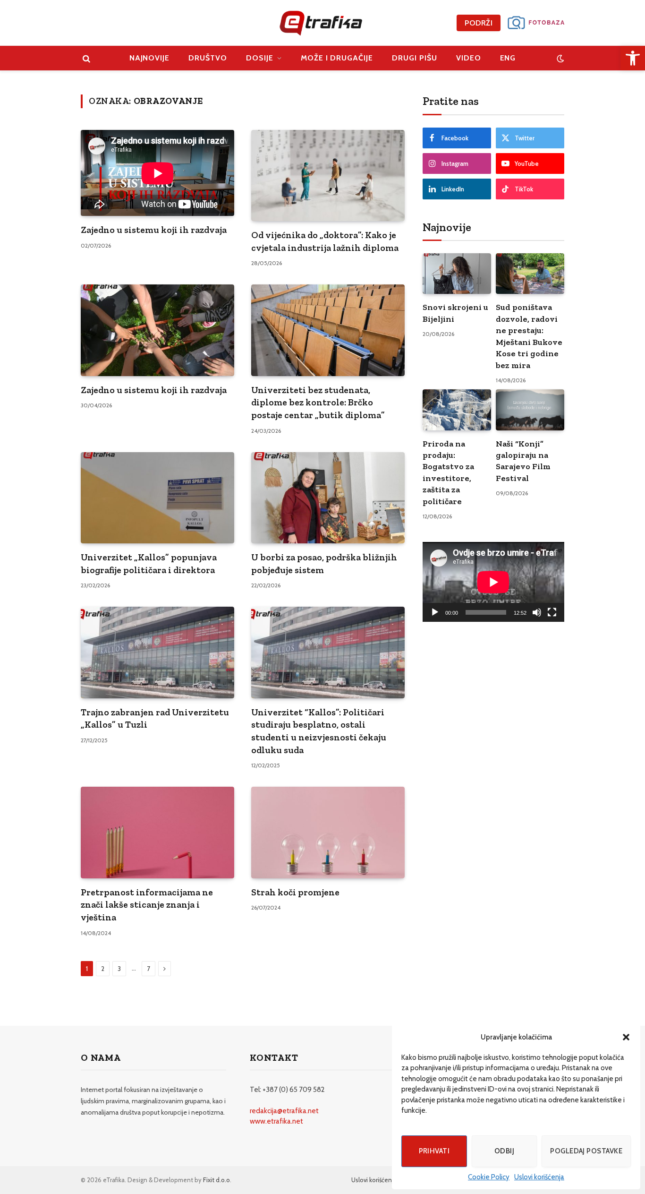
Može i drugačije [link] (337, 57)
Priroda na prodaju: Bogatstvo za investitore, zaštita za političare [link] (448, 472)
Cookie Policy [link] (488, 1177)
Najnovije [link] (149, 57)
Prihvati (434, 1151)
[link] (632, 58)
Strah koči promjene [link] (295, 892)
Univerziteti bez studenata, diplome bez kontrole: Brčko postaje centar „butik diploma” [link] (318, 402)
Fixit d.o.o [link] (216, 1180)
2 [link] (102, 968)
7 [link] (148, 968)
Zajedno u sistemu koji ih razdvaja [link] (154, 229)
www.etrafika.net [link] (276, 1121)
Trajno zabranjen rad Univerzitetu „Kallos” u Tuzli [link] (155, 718)
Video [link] (468, 57)
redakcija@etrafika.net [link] (284, 1111)
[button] (626, 1037)
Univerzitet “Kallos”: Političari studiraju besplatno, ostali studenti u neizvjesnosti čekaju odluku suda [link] (318, 731)
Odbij (504, 1151)
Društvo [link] (207, 57)
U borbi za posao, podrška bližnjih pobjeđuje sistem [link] (324, 563)
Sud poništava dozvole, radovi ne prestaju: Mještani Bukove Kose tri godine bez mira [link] (529, 336)
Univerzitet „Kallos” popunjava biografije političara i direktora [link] (149, 563)
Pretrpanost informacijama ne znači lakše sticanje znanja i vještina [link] (147, 904)
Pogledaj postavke (586, 1151)
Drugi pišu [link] (414, 57)
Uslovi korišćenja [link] (539, 1177)
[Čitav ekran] (552, 612)
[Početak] (435, 612)
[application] (493, 582)
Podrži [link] (478, 22)
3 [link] (119, 968)
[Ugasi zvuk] (537, 612)
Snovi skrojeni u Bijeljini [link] (455, 313)
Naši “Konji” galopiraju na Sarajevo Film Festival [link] (523, 460)
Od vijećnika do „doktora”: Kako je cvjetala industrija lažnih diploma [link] (325, 241)
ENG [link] (508, 57)
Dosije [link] (259, 57)
